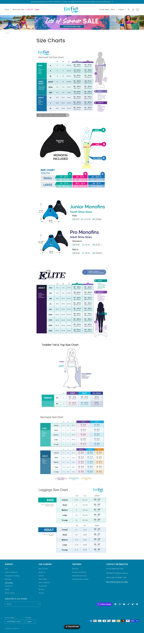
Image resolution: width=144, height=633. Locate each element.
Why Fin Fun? (43, 569)
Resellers (75, 569)
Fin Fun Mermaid (14, 628)
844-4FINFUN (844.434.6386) (117, 582)
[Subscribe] (38, 604)
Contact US (9, 586)
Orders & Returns (11, 572)
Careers (41, 576)
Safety (7, 589)
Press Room (43, 579)
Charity (41, 593)
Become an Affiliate (79, 572)
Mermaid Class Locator (80, 579)
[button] (8, 9)
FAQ (6, 569)
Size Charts (9, 582)
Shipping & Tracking (12, 576)
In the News (43, 586)
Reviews (41, 589)
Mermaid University (79, 576)
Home (7, 33)
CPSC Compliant (44, 582)
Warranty (8, 579)
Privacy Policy (9, 593)
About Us (42, 572)
